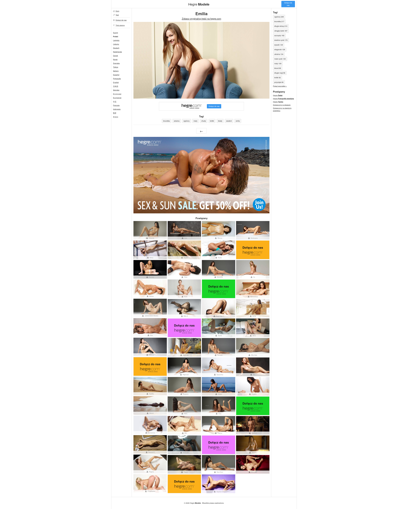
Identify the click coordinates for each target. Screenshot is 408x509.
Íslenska (116, 90)
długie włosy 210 (280, 26)
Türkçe (115, 67)
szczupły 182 (279, 35)
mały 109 (277, 63)
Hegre (198, 4)
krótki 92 (277, 77)
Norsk (115, 59)
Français (116, 105)
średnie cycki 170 (281, 40)
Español (116, 75)
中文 (114, 101)
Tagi (117, 15)
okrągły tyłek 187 (280, 31)
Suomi (115, 32)
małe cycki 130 (280, 59)
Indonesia (116, 109)
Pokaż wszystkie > (280, 86)
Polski (115, 36)
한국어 (115, 117)
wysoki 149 (278, 45)
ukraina (176, 121)
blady (220, 121)
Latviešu (116, 40)
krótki (212, 121)
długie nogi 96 (279, 73)
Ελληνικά (117, 94)
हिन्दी (114, 113)
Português (117, 78)
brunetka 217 (279, 21)
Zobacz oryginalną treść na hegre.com (201, 18)
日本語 (115, 86)
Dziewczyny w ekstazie (281, 105)
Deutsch (116, 48)
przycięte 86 (278, 82)
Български (117, 97)
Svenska (116, 63)
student (229, 121)
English (116, 82)
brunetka (166, 121)
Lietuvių (116, 44)
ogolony (186, 121)
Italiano (116, 71)
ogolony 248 (279, 17)
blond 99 (277, 68)
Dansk (115, 55)
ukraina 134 (278, 54)
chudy (203, 121)
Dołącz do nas (288, 3)
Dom (117, 11)
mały (195, 121)
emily (238, 121)
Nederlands (117, 52)
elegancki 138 (279, 49)
